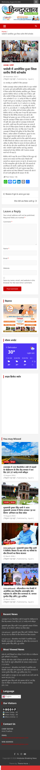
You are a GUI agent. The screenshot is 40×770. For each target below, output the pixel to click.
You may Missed (12, 438)
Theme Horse (23, 763)
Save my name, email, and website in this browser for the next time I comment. (19, 281)
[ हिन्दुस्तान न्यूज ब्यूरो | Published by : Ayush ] (18, 79)
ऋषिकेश (13, 583)
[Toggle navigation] (5, 26)
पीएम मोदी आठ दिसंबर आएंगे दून (24, 201)
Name (6, 248)
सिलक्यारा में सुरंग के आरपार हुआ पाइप (18, 194)
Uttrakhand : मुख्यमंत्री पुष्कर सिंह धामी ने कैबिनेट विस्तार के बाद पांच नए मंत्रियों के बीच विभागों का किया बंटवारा (20, 551)
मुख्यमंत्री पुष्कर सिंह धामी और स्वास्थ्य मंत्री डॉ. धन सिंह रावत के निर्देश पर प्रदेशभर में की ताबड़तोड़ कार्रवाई (18, 681)
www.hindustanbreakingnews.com (15, 744)
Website (6, 268)
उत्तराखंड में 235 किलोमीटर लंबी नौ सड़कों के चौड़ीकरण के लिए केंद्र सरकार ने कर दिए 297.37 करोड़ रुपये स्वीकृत (19, 470)
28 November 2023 (10, 76)
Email (6, 258)
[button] (8, 361)
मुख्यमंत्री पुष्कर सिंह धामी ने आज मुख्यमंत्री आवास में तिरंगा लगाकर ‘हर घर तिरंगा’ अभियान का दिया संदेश (19, 510)
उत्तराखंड (6, 65)
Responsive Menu (36, 2)
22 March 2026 (8, 556)
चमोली (11, 65)
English (8, 696)
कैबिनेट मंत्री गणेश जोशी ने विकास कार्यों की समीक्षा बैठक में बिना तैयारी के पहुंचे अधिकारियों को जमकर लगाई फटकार (20, 661)
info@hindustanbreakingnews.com (15, 737)
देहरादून (13, 462)
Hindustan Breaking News (27, 758)
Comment (7, 222)
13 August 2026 (9, 475)
